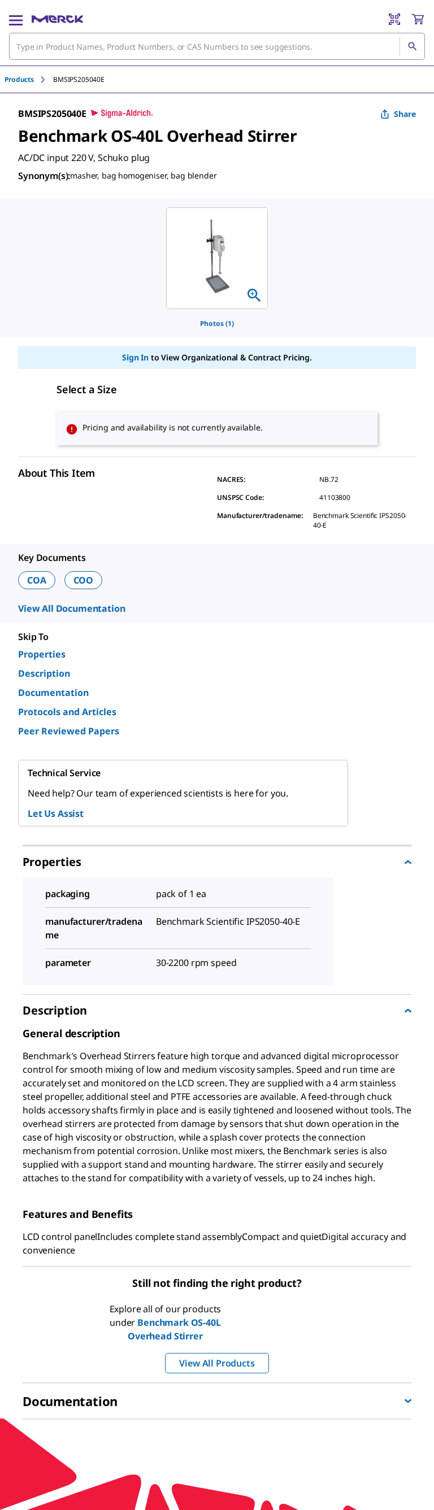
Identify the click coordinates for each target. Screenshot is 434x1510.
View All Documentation (71, 608)
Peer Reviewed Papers (68, 731)
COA (36, 580)
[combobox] (217, 46)
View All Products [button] (216, 1363)
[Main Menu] (16, 19)
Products (19, 79)
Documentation (53, 692)
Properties (42, 654)
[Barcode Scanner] (394, 19)
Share (405, 113)
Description (44, 673)
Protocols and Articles (67, 712)
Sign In (135, 357)
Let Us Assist (56, 813)
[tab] (29, 79)
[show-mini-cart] (417, 19)
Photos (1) (217, 323)
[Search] (412, 46)
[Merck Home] (57, 19)
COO (83, 580)
